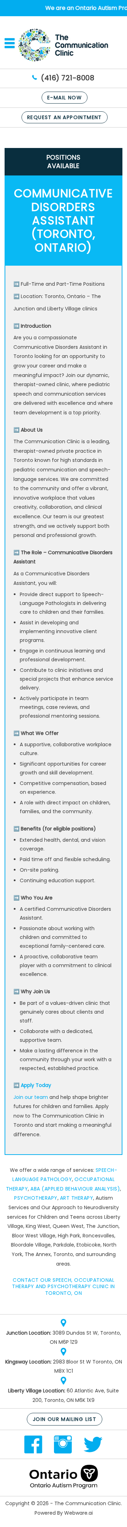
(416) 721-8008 (67, 78)
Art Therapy (76, 1197)
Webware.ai (78, 1512)
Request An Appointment (64, 117)
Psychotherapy (36, 1197)
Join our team (30, 1097)
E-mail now (64, 97)
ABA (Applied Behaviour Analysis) (75, 1188)
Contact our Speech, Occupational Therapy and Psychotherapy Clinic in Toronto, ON (63, 1286)
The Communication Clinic (87, 1503)
